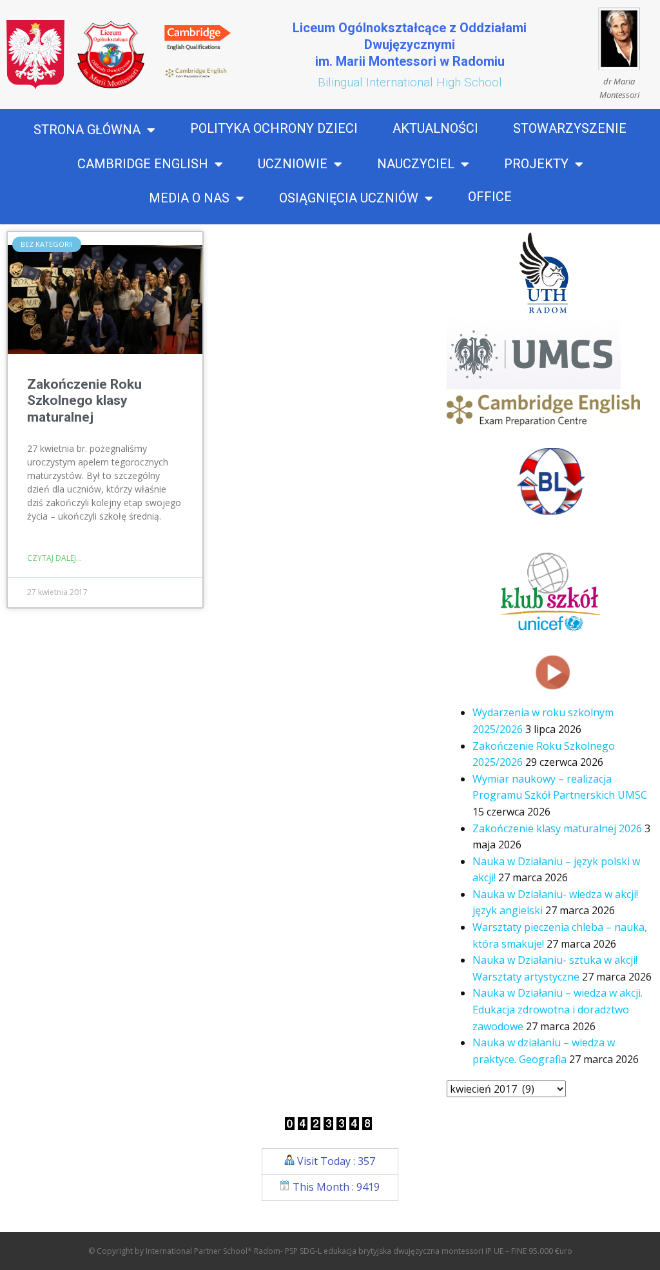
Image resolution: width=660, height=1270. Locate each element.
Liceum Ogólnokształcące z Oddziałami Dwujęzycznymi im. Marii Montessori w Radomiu (410, 44)
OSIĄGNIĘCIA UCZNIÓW (348, 198)
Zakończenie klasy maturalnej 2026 (557, 828)
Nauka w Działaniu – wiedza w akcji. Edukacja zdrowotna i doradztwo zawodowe (557, 1009)
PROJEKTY (536, 164)
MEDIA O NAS (189, 198)
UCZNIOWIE (292, 164)
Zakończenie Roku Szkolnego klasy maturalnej (84, 400)
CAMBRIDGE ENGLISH (142, 164)
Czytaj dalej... (54, 557)
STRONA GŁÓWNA (87, 130)
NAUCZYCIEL (415, 164)
